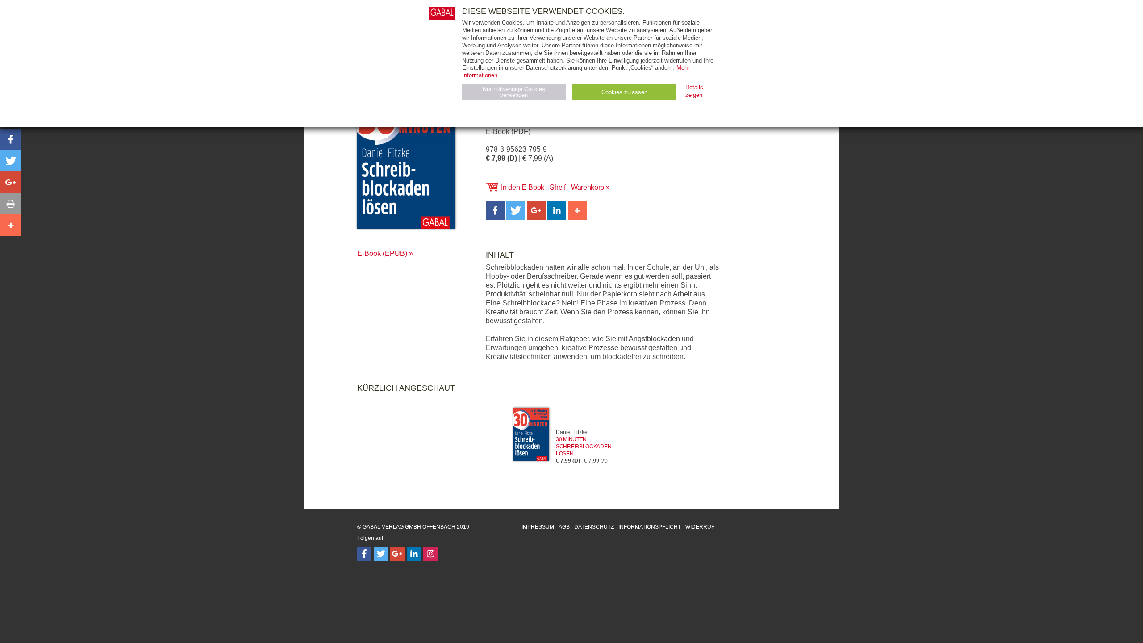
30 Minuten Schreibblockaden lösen (583, 446)
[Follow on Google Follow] (397, 554)
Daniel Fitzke (572, 432)
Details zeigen (694, 91)
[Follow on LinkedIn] (414, 554)
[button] (495, 210)
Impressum (537, 527)
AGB (564, 527)
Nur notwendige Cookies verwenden (514, 92)
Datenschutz (594, 527)
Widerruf (699, 527)
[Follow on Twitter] (381, 554)
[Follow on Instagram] (430, 554)
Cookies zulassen (624, 92)
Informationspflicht (649, 527)
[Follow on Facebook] (364, 554)
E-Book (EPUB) (382, 253)
